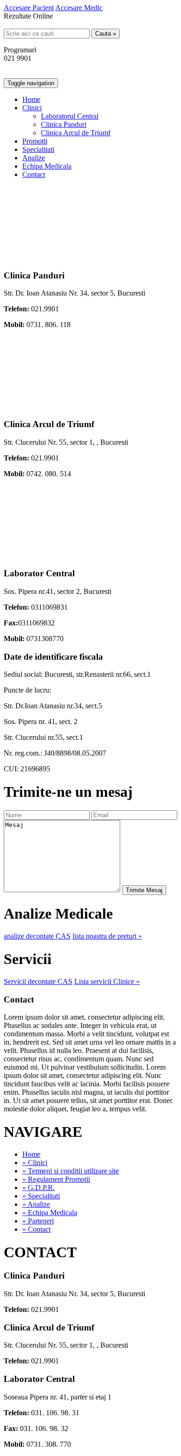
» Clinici (34, 1162)
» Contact (36, 1229)
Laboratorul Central (69, 116)
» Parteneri (38, 1221)
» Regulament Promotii (56, 1179)
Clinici (32, 108)
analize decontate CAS (37, 936)
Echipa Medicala (46, 166)
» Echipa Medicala (49, 1212)
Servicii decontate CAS (38, 981)
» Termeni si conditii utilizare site (70, 1171)
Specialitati (38, 149)
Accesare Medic (79, 8)
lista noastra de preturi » (107, 936)
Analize (33, 158)
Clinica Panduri (63, 124)
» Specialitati (41, 1196)
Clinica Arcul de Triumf (75, 133)
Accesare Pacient (29, 8)
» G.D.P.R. (38, 1187)
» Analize (36, 1204)
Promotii (34, 141)
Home (31, 99)
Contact (33, 174)
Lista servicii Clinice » (107, 981)
